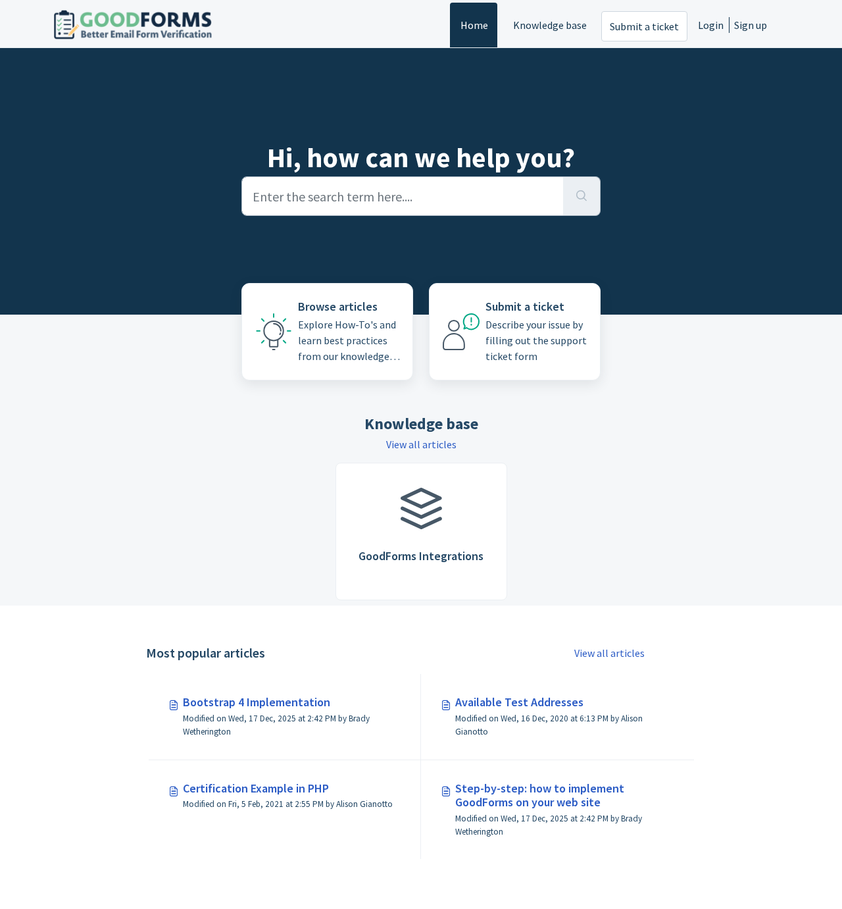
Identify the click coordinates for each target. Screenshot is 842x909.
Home (474, 25)
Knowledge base (550, 25)
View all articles (421, 444)
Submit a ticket (644, 26)
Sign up (750, 25)
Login (711, 25)
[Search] (582, 196)
